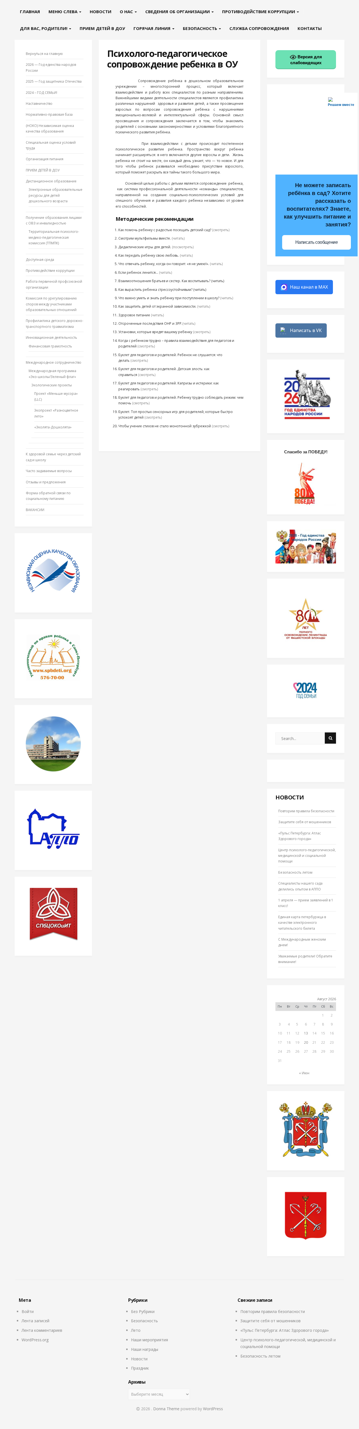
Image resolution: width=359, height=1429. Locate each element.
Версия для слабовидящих (306, 59)
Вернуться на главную (44, 53)
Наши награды (144, 1349)
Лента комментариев (42, 1330)
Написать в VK (306, 330)
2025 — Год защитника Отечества (54, 81)
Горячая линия (153, 28)
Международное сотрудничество (53, 362)
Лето (136, 1330)
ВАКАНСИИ (35, 509)
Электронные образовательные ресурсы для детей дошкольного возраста (55, 195)
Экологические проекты (51, 385)
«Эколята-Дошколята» (53, 427)
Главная (30, 11)
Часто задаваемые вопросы (49, 470)
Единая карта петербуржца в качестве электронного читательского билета (302, 923)
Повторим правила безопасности (306, 811)
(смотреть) (220, 230)
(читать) (178, 238)
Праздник (140, 1368)
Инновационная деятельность (51, 337)
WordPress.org (35, 1339)
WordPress (213, 1408)
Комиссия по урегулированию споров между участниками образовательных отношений (51, 304)
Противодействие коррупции (259, 11)
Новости (100, 11)
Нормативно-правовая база (49, 114)
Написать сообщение (316, 242)
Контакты (310, 28)
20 (306, 1042)
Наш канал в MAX (309, 287)
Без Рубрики (143, 1311)
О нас (127, 11)
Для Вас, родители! (44, 28)
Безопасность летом (295, 872)
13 (306, 1033)
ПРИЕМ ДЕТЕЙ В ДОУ (102, 28)
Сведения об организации (178, 11)
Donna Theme (167, 1408)
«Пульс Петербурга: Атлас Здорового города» (284, 1330)
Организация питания (44, 159)
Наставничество (39, 103)
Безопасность (200, 28)
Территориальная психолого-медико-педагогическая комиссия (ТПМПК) (54, 237)
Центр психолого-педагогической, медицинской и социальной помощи (307, 856)
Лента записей (35, 1320)
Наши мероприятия (149, 1339)
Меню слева (64, 11)
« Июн (304, 1073)
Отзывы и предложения (46, 482)
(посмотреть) (183, 247)
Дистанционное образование (51, 181)
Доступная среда (40, 259)
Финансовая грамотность (50, 346)
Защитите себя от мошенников (304, 822)
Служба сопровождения (259, 28)
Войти (28, 1311)
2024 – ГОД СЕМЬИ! (41, 92)
